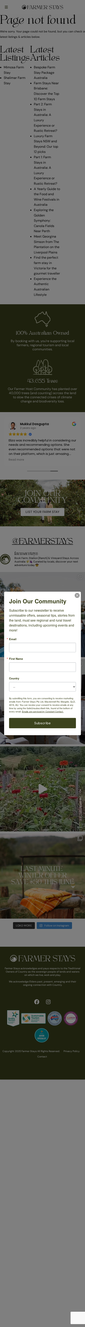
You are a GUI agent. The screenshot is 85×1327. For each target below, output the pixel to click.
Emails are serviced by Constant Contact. (43, 711)
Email (13, 639)
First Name (16, 658)
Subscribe (42, 723)
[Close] (77, 595)
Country (14, 678)
